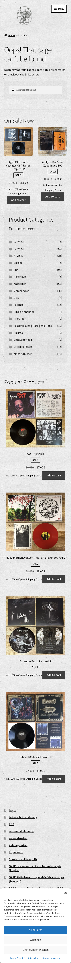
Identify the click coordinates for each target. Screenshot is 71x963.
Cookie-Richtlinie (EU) (23, 859)
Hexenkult (19, 276)
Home (11, 35)
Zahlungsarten (18, 845)
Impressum (56, 958)
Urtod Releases (22, 346)
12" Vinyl (18, 249)
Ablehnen (35, 939)
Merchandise (21, 291)
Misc (16, 297)
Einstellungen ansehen (36, 949)
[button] (65, 893)
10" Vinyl (18, 241)
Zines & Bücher (22, 354)
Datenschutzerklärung (38, 958)
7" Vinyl (18, 255)
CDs (15, 270)
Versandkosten (18, 838)
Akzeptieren (35, 930)
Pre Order (19, 318)
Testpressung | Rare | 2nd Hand (32, 325)
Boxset (17, 262)
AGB (11, 824)
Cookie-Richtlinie (18, 958)
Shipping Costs (18, 193)
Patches (18, 304)
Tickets (18, 333)
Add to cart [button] (18, 200)
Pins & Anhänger (23, 312)
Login (12, 810)
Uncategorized (22, 339)
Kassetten (19, 283)
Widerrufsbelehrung (21, 831)
